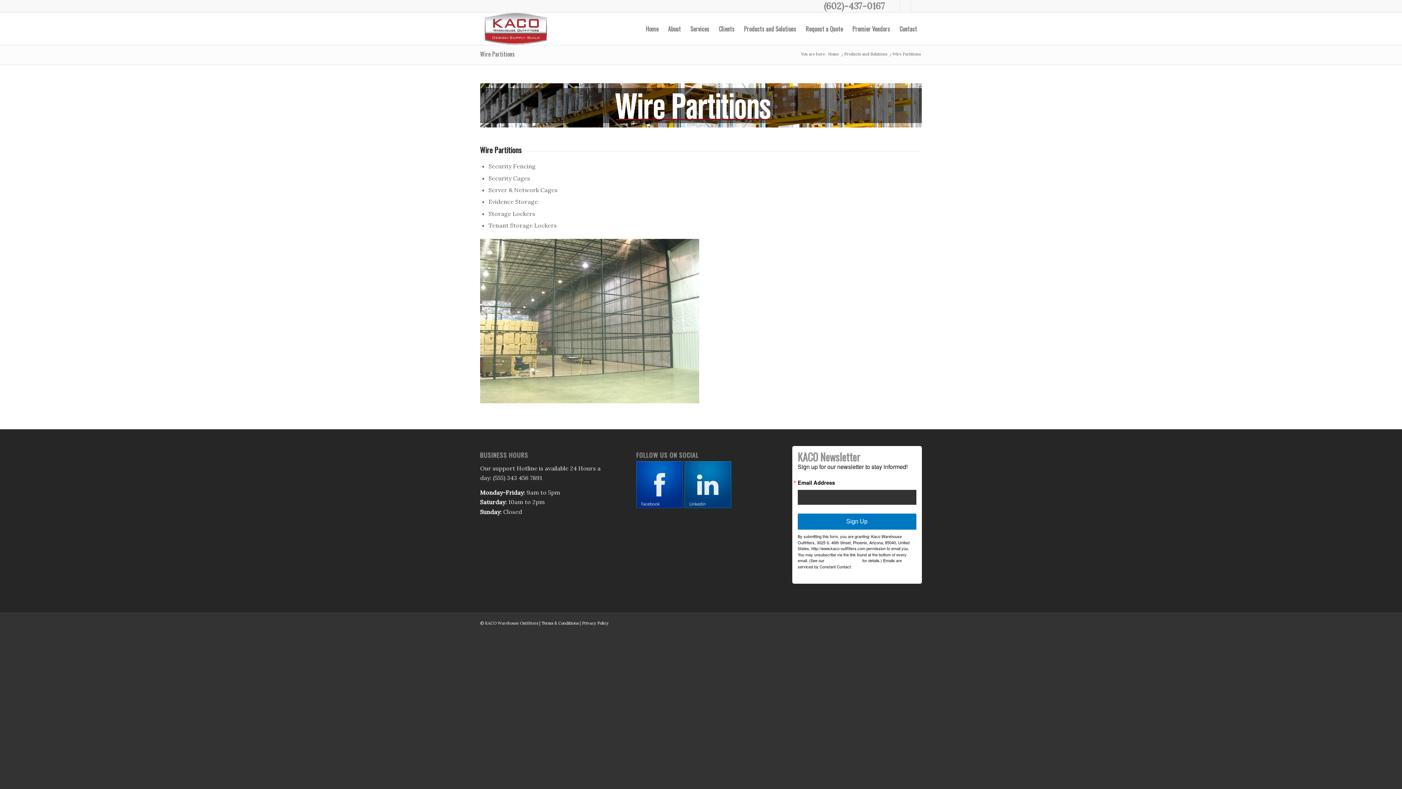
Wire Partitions (497, 54)
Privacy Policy (595, 623)
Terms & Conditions (560, 623)
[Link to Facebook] (894, 5)
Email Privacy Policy (843, 560)
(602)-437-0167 (854, 6)
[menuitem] (652, 29)
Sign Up (856, 521)
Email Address (816, 482)
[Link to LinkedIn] (916, 5)
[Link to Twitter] (905, 5)
